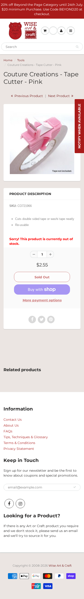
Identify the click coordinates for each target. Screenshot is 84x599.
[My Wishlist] (53, 30)
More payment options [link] (42, 300)
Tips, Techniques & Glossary (26, 437)
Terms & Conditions (19, 443)
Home (8, 60)
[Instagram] (20, 503)
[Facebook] (9, 503)
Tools (20, 60)
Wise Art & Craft (60, 565)
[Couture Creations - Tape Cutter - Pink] (42, 142)
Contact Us (13, 419)
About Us (11, 425)
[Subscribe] (74, 487)
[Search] (77, 46)
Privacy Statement (19, 449)
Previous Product (28, 96)
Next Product (59, 96)
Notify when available (79, 126)
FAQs (8, 431)
